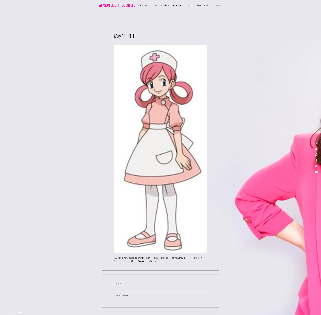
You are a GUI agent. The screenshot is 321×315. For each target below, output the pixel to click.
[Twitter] (316, 166)
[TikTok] (316, 148)
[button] (216, 11)
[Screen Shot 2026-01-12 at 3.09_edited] (316, 154)
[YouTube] (316, 172)
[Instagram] (316, 143)
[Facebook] (316, 160)
